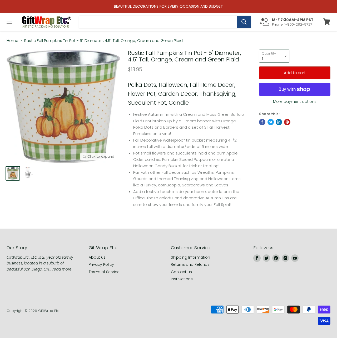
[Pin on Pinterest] (287, 122)
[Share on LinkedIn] (279, 122)
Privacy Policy (101, 264)
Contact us (181, 271)
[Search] (244, 22)
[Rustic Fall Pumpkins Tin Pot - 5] (12, 173)
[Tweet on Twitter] (270, 122)
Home (12, 40)
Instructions (182, 279)
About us (97, 257)
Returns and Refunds (190, 264)
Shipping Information (190, 257)
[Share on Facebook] (262, 122)
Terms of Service (104, 271)
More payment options (294, 101)
